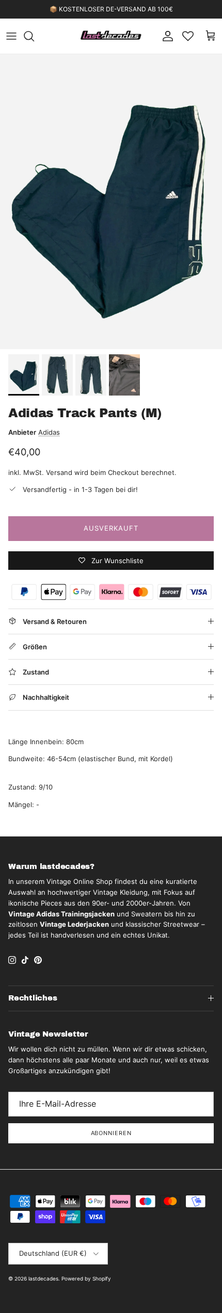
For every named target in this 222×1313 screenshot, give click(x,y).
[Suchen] (34, 36)
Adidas (49, 432)
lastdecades (43, 1278)
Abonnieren (111, 1133)
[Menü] (11, 36)
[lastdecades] (111, 36)
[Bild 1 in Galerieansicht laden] (111, 201)
